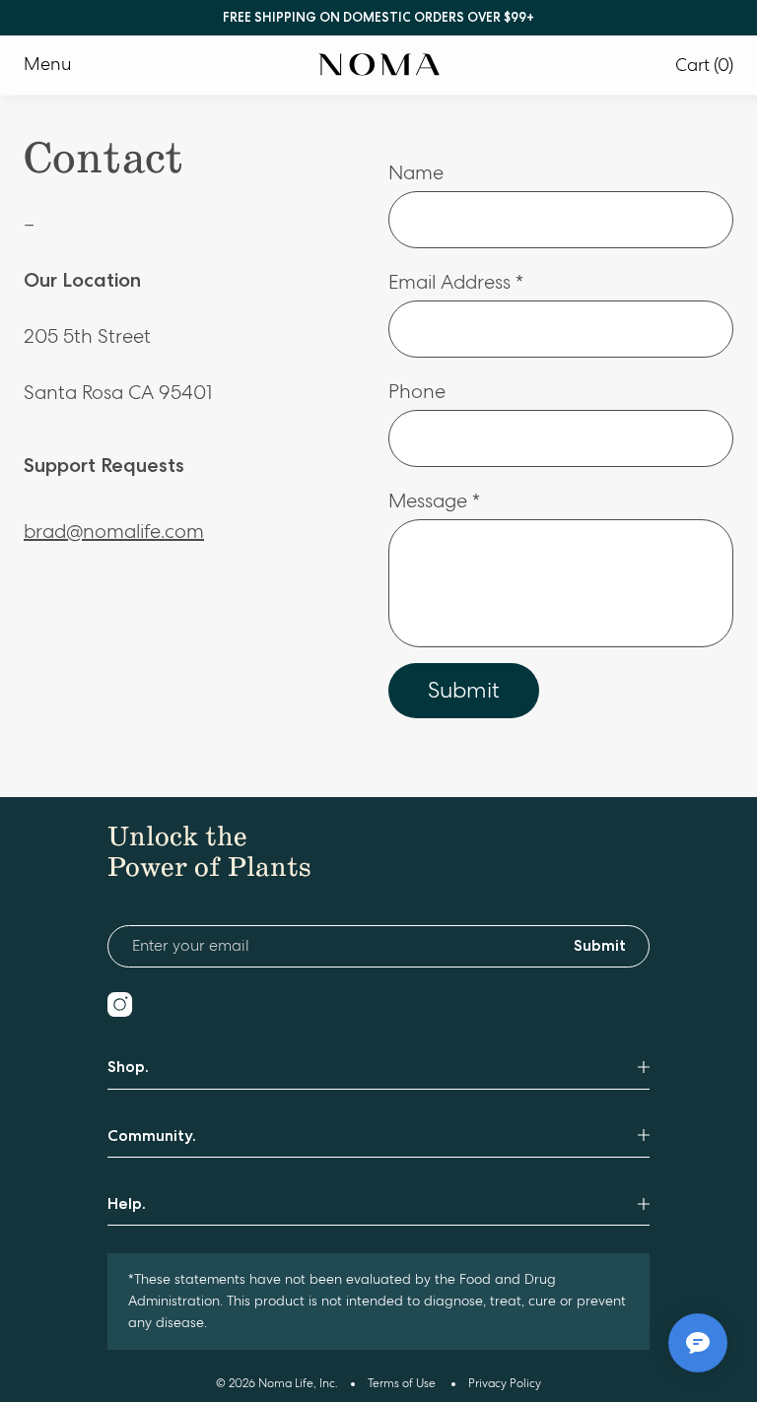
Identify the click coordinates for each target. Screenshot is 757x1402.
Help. (126, 1203)
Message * (434, 501)
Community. (151, 1135)
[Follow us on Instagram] (119, 1004)
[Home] (379, 65)
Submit (464, 689)
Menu (48, 64)
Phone (417, 391)
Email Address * (455, 282)
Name (416, 173)
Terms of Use (402, 1383)
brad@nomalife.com (114, 531)
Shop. (128, 1066)
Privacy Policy (504, 1383)
